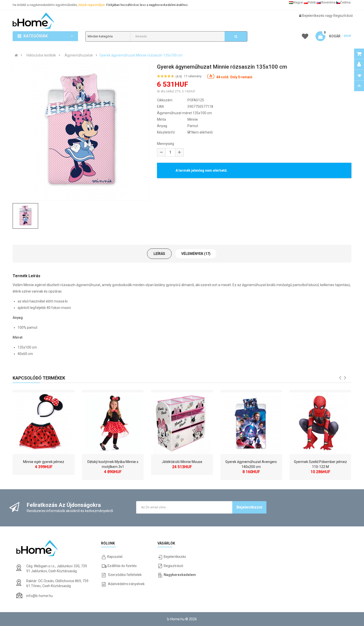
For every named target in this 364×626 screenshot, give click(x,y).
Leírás (159, 254)
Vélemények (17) (195, 254)
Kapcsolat (115, 557)
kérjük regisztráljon (91, 5)
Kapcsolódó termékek (39, 378)
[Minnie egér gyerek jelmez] (43, 422)
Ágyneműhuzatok (79, 55)
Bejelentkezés (313, 16)
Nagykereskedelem (180, 575)
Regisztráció (343, 16)
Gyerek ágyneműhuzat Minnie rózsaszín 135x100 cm (141, 55)
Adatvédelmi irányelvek (126, 584)
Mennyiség (165, 144)
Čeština (345, 2)
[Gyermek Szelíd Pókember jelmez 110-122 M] (320, 422)
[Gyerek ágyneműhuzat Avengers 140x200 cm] (251, 422)
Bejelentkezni (249, 507)
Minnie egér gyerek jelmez (43, 462)
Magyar (298, 2)
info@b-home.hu (39, 596)
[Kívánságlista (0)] (305, 37)
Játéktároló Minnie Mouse (182, 462)
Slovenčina (328, 2)
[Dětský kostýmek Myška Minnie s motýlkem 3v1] (113, 422)
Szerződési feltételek (125, 575)
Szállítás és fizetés (122, 566)
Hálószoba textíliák (41, 55)
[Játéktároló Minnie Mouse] (182, 422)
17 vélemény (193, 76)
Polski (312, 2)
